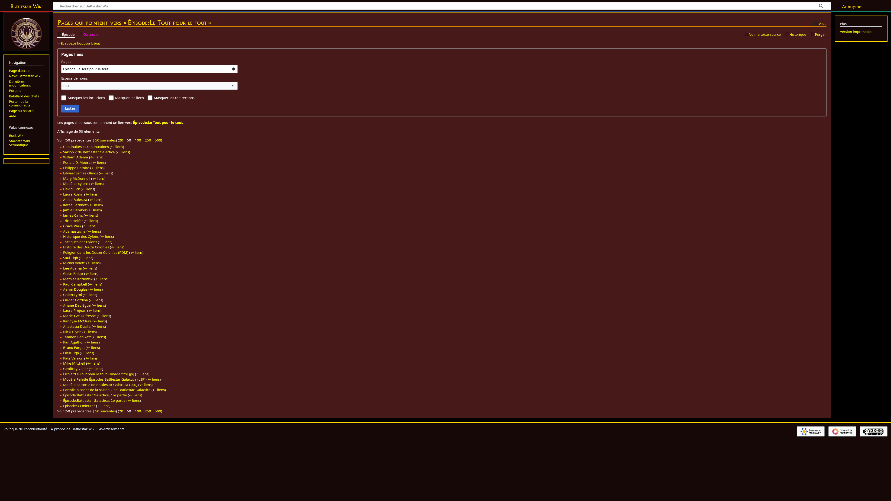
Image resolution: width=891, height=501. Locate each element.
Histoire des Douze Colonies (86, 247)
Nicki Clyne (72, 331)
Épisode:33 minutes (79, 405)
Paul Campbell (75, 284)
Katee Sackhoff (75, 204)
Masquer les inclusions (86, 97)
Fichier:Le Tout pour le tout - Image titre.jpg (98, 374)
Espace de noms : (75, 78)
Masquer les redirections (174, 97)
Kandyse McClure (77, 321)
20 (121, 140)
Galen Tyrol (72, 294)
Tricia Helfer (73, 220)
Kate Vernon (73, 358)
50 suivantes (105, 140)
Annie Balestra (75, 199)
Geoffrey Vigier (75, 368)
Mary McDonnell (76, 178)
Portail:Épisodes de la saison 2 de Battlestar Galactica (107, 389)
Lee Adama (72, 268)
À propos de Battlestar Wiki (73, 429)
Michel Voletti (74, 262)
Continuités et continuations (86, 146)
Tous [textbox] (66, 85)
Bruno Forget (74, 347)
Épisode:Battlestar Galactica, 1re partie (95, 395)
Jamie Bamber (75, 210)
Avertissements (111, 429)
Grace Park (72, 226)
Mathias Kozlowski (78, 278)
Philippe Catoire (76, 167)
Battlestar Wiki (26, 6)
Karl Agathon (73, 342)
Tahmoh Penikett (77, 336)
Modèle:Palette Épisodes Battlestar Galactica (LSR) (104, 379)
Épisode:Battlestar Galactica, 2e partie (94, 400)
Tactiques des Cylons (80, 241)
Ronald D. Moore (76, 162)
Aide (822, 23)
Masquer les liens (129, 97)
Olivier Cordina (75, 300)
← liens (117, 146)
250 (148, 140)
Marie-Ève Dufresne (79, 315)
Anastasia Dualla (77, 326)
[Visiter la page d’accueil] (26, 33)
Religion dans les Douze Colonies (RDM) (95, 252)
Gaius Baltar (73, 273)
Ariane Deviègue (77, 305)
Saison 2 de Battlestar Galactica (89, 152)
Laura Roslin (73, 194)
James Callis (73, 215)
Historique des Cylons (81, 236)
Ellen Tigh (71, 352)
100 (138, 140)
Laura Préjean (74, 310)
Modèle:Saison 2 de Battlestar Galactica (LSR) (100, 384)
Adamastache (74, 231)
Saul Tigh (70, 257)
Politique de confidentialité (25, 429)
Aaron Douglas (75, 289)
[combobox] (149, 69)
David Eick (71, 188)
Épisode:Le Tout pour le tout (80, 43)
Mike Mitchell (74, 363)
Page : (66, 61)
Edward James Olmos (80, 173)
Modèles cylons (75, 183)
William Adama (75, 157)
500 (158, 140)
